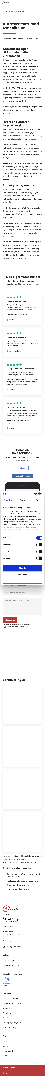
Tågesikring (7, 1013)
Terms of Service (24, 626)
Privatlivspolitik (8, 1051)
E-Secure (31, 129)
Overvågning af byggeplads (12, 1023)
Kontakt (5, 1046)
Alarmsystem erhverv (10, 998)
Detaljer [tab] (23, 500)
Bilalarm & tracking (9, 1027)
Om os (5, 1041)
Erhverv (12, 11)
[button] (42, 3)
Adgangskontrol (8, 1008)
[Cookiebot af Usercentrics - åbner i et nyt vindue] (32, 493)
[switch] (39, 544)
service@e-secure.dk (13, 947)
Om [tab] (36, 500)
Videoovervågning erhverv (12, 1003)
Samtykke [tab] (8, 500)
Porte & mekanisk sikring (11, 1018)
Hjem (5, 11)
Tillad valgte (22, 574)
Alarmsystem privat (9, 960)
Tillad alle (22, 568)
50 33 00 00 (9, 941)
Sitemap (6, 1056)
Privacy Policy (12, 626)
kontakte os (21, 255)
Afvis (22, 581)
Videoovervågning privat (11, 965)
